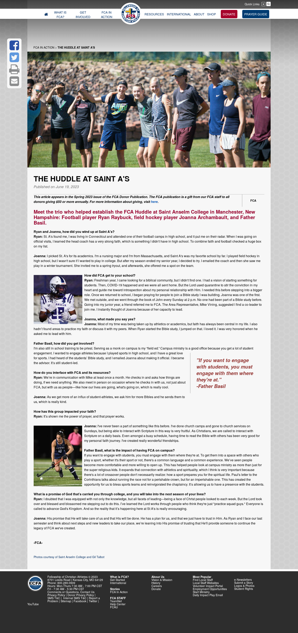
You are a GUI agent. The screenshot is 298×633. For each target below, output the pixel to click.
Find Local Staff (203, 580)
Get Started (117, 580)
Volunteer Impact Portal (208, 586)
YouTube (33, 604)
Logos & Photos (244, 586)
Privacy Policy (56, 595)
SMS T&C (53, 598)
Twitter (93, 601)
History (155, 583)
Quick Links (252, 4)
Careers (156, 586)
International (118, 583)
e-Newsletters (243, 580)
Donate (156, 589)
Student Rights (243, 589)
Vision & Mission (161, 580)
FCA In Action (43, 47)
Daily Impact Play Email (208, 595)
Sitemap (66, 601)
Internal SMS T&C (74, 598)
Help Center (117, 604)
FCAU (114, 607)
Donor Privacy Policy (81, 595)
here (154, 201)
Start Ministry (201, 592)
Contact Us (87, 592)
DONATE (229, 14)
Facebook (80, 601)
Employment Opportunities (210, 589)
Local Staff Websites (206, 583)
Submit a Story (243, 583)
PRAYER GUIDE (255, 14)
